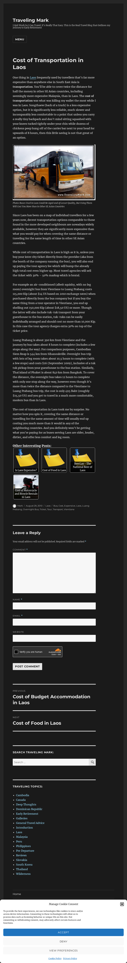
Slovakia (21, 860)
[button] (122, 904)
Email (18, 615)
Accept (63, 932)
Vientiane (69, 509)
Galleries (21, 818)
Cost (61, 505)
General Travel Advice (30, 823)
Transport (58, 509)
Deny (63, 941)
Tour (49, 509)
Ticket (43, 509)
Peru (19, 841)
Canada (21, 799)
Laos (33, 77)
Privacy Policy (70, 958)
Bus (55, 505)
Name (17, 599)
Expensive (69, 505)
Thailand (22, 869)
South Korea (24, 864)
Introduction (24, 827)
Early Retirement (27, 813)
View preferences (63, 950)
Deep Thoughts (26, 804)
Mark (20, 505)
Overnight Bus (31, 509)
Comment (20, 549)
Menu (19, 39)
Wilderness (23, 873)
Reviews (21, 855)
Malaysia (22, 836)
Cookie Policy (55, 958)
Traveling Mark (31, 20)
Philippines (23, 846)
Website (18, 632)
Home (17, 894)
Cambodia (22, 795)
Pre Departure (25, 850)
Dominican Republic (29, 809)
